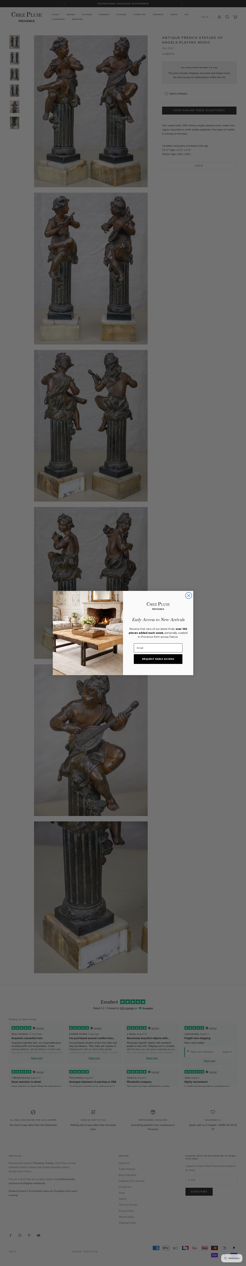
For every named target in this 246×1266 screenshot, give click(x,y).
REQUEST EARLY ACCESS (158, 658)
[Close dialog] (188, 595)
